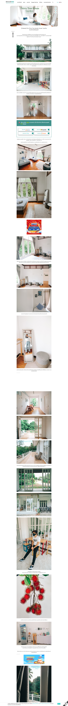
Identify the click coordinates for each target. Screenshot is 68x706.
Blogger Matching (34, 2)
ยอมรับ (59, 703)
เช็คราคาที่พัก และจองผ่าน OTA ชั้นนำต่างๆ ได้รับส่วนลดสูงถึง (35, 123)
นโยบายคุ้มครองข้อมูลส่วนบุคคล (45, 703)
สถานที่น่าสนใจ (19, 2)
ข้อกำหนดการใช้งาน (36, 703)
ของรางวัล (28, 2)
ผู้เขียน (24, 2)
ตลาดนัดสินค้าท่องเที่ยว (47, 2)
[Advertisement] (34, 382)
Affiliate (40, 2)
